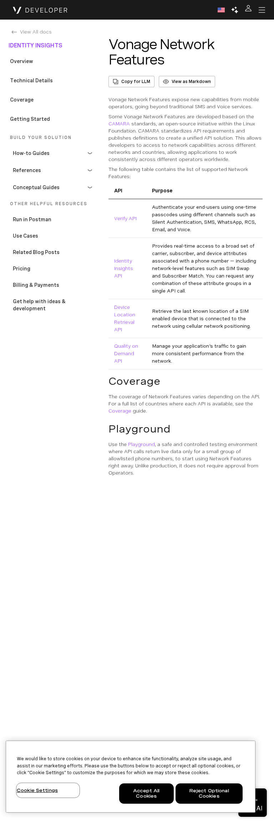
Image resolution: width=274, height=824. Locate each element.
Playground (141, 444)
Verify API (125, 218)
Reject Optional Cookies (209, 793)
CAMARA (119, 123)
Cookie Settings (37, 790)
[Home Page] (40, 10)
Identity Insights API (123, 268)
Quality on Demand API (126, 353)
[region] (130, 777)
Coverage (119, 411)
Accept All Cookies (146, 793)
